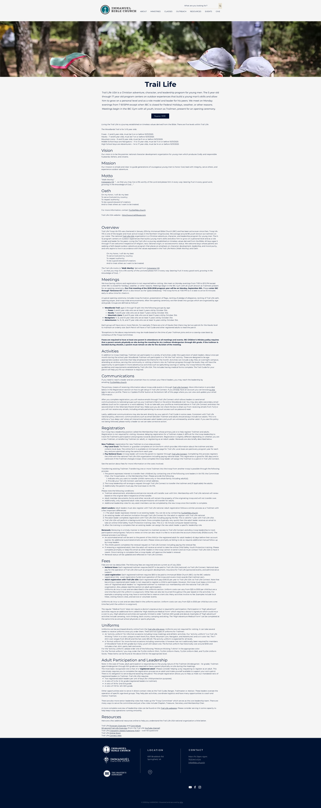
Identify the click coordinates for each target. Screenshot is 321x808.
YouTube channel (152, 728)
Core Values (136, 726)
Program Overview (117, 726)
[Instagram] (200, 787)
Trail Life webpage (169, 708)
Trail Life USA (128, 236)
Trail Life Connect (180, 387)
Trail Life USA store (156, 629)
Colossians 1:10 (107, 182)
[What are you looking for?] (220, 6)
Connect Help (115, 735)
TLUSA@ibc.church (137, 210)
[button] (143, 11)
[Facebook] (195, 787)
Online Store (115, 733)
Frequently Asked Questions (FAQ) (124, 730)
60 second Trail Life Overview (114, 728)
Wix (181, 802)
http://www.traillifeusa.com (134, 215)
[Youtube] (190, 787)
